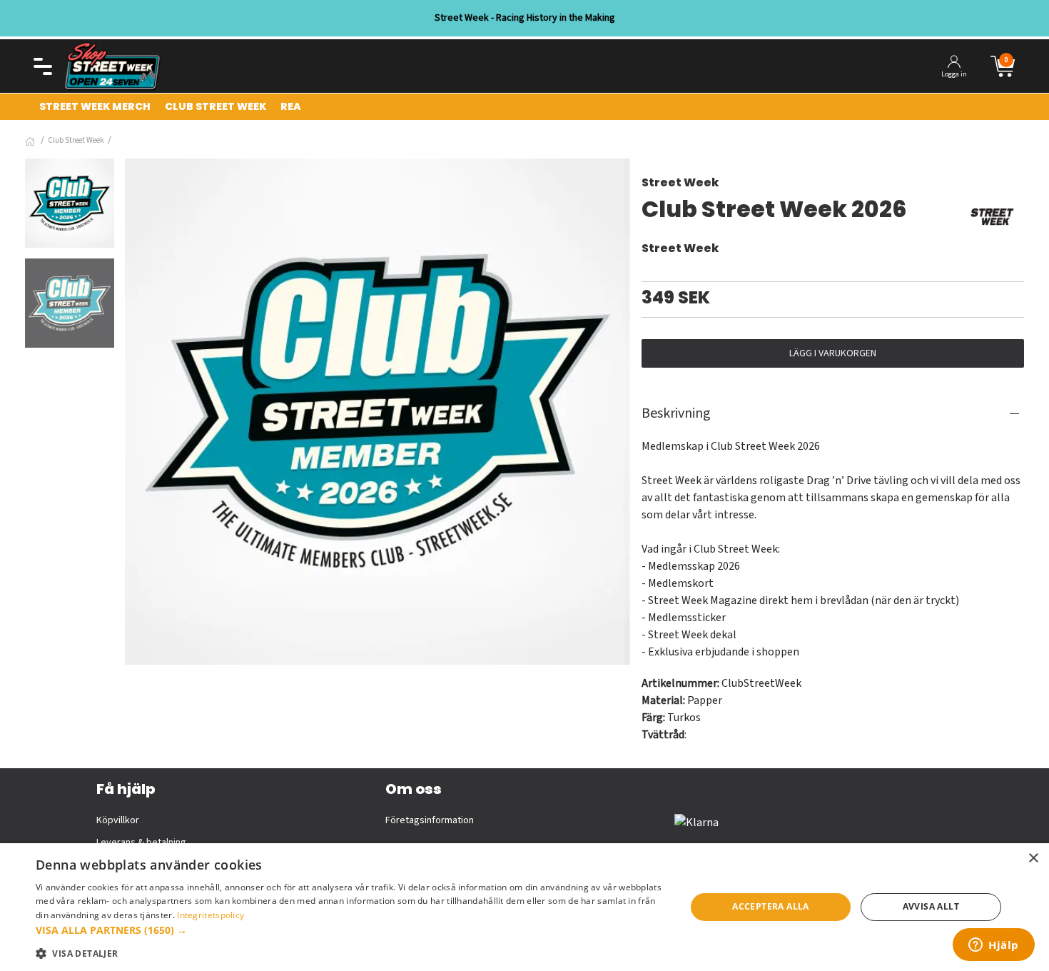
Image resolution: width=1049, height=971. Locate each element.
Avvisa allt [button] (931, 906)
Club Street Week (76, 140)
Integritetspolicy (210, 915)
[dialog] (524, 907)
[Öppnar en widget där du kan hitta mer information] (994, 946)
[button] (351, 929)
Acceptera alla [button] (770, 906)
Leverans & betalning (141, 842)
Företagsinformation (429, 820)
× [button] (1033, 858)
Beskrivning (676, 413)
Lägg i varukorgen (832, 353)
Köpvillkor (117, 820)
